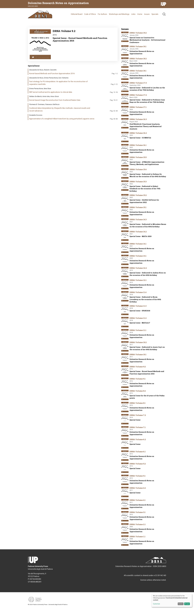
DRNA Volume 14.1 (138, 244)
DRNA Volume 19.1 (138, 46)
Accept (187, 604)
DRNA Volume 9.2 (138, 366)
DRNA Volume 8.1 (138, 403)
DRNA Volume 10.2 (138, 342)
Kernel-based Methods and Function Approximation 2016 (52, 73)
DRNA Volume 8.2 (138, 391)
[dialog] (172, 600)
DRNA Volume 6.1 (138, 451)
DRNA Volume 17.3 (138, 83)
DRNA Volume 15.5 (138, 157)
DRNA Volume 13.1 (138, 256)
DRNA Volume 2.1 (138, 524)
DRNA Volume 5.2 (138, 463)
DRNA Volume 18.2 (138, 58)
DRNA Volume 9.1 (138, 379)
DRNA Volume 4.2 (138, 488)
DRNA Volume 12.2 (138, 268)
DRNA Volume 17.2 (138, 95)
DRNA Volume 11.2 (138, 318)
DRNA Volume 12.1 (138, 280)
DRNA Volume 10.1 (138, 354)
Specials (154, 14)
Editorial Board (76, 14)
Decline (180, 604)
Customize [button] (156, 604)
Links (133, 14)
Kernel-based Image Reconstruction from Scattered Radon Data (54, 100)
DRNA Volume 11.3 (138, 306)
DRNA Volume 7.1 (138, 427)
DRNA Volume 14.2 (138, 231)
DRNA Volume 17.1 (138, 107)
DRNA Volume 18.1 (138, 70)
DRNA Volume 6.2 (138, 439)
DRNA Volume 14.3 (138, 219)
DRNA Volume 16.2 (138, 133)
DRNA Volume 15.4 (138, 169)
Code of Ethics (90, 14)
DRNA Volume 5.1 (138, 476)
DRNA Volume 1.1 (137, 536)
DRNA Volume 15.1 (138, 207)
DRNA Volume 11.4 (138, 292)
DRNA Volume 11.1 (138, 330)
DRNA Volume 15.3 (138, 181)
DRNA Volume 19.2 (138, 33)
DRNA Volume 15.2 (138, 195)
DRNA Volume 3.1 (138, 512)
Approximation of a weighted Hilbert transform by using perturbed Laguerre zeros (61, 119)
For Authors (102, 14)
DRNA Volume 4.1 (138, 500)
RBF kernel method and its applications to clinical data (50, 92)
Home (139, 14)
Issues (147, 14)
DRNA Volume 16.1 (138, 145)
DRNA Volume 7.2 (138, 415)
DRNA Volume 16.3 (138, 119)
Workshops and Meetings (119, 14)
